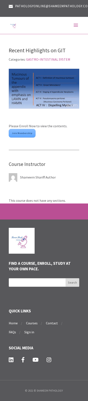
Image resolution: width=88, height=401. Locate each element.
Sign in (29, 332)
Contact (52, 323)
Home (13, 323)
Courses (32, 323)
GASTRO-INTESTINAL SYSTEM (48, 59)
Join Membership (22, 133)
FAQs (12, 332)
